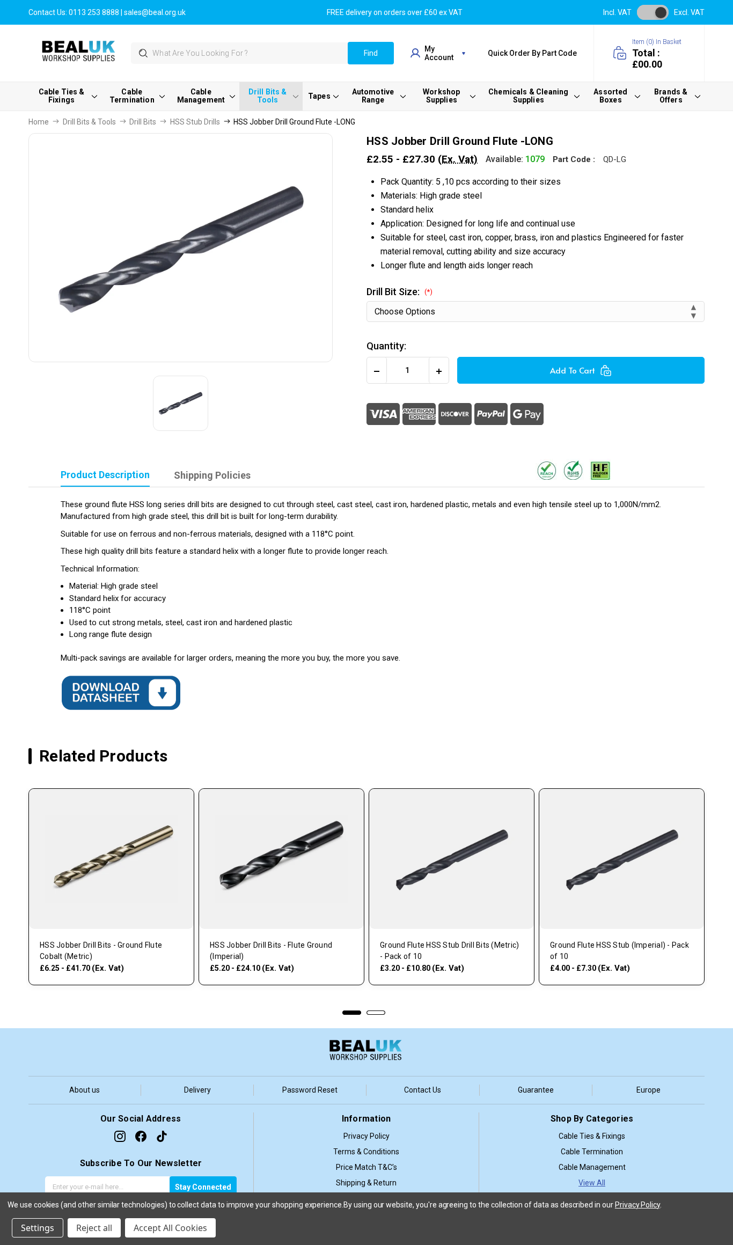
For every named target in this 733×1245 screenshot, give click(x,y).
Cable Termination (592, 1151)
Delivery (197, 1090)
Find (371, 53)
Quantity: (386, 345)
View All (591, 1182)
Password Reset (310, 1090)
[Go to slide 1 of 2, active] (351, 1012)
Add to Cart (572, 370)
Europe (648, 1090)
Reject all (94, 1228)
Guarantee (536, 1090)
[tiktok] (161, 1136)
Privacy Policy (366, 1136)
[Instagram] (120, 1136)
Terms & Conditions (366, 1151)
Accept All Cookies (170, 1228)
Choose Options (111, 912)
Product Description (105, 474)
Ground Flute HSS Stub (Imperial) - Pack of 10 (619, 951)
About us (84, 1090)
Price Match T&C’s (366, 1167)
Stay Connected (203, 1187)
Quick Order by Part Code (532, 53)
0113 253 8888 (94, 12)
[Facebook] (140, 1136)
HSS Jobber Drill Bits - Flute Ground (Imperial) (271, 951)
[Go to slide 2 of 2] (375, 1012)
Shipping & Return (366, 1182)
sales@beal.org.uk (155, 12)
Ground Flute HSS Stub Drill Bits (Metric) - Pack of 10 (449, 951)
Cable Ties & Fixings (592, 1136)
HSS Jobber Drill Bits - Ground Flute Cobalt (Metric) (101, 951)
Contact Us (422, 1090)
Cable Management (592, 1167)
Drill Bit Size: (399, 291)
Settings (37, 1228)
